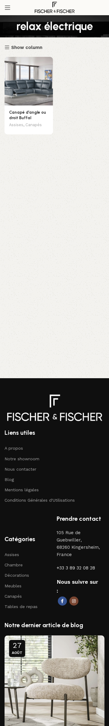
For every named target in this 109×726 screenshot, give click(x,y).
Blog (9, 479)
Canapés (33, 125)
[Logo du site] (54, 7)
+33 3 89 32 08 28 (76, 568)
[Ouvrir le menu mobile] (8, 8)
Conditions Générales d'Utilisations (40, 500)
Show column (26, 47)
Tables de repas (21, 606)
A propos (14, 448)
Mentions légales (22, 489)
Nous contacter (20, 469)
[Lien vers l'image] (54, 407)
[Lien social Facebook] (62, 601)
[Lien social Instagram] (73, 601)
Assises (16, 125)
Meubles (13, 585)
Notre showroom (22, 458)
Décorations (17, 575)
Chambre (14, 564)
